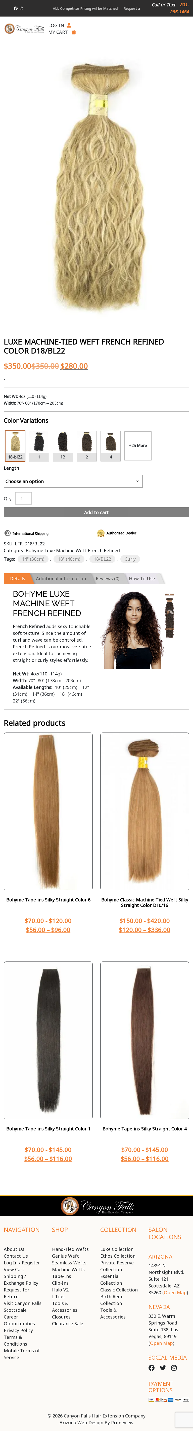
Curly (130, 559)
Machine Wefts (68, 1269)
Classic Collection (119, 1290)
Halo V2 (60, 1290)
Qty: (8, 498)
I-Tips (58, 1296)
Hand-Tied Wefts (70, 1249)
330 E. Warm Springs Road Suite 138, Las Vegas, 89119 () (163, 1329)
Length (11, 468)
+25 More (138, 445)
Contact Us (16, 1256)
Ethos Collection (117, 1256)
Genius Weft (65, 1256)
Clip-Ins (60, 1283)
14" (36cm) (33, 559)
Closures (61, 1317)
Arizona (160, 1256)
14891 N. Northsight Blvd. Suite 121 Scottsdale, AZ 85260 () (168, 1278)
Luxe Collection (116, 1249)
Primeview (122, 1422)
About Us (14, 1249)
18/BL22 (102, 559)
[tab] (17, 578)
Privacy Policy (18, 1330)
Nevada (159, 1306)
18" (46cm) (69, 559)
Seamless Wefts (69, 1263)
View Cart (14, 1269)
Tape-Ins (61, 1276)
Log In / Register (22, 1263)
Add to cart (96, 512)
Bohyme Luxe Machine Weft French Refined (73, 550)
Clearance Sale (67, 1324)
